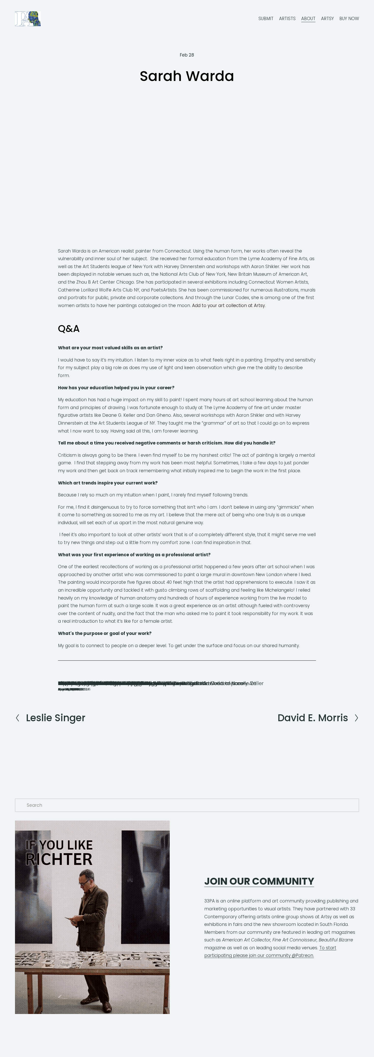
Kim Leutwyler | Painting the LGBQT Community (116, 683)
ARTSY (327, 19)
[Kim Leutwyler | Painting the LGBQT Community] (116, 673)
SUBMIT (266, 19)
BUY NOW (349, 19)
